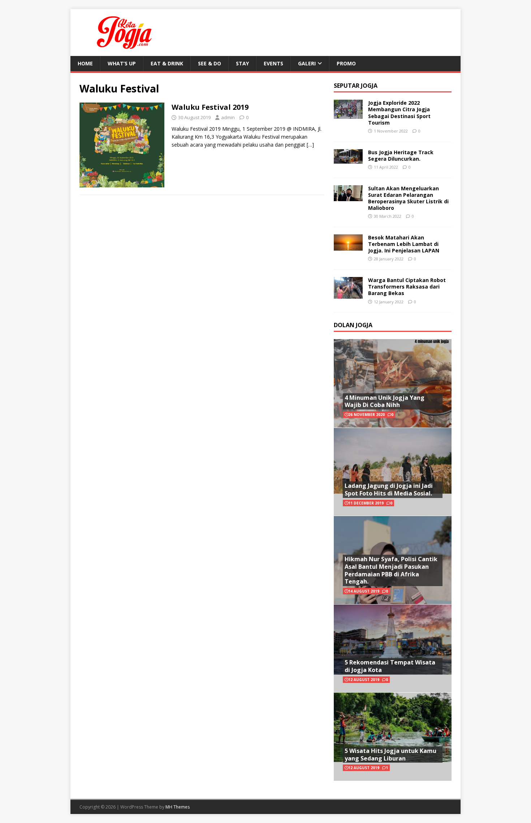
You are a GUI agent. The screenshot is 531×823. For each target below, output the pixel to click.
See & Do (209, 63)
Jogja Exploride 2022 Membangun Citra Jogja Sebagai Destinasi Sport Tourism (399, 112)
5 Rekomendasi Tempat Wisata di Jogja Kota (390, 666)
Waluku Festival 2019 (210, 107)
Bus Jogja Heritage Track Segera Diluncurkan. (400, 155)
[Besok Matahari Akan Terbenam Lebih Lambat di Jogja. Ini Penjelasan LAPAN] (348, 246)
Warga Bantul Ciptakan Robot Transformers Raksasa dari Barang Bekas (407, 286)
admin (228, 117)
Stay (242, 63)
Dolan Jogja (353, 325)
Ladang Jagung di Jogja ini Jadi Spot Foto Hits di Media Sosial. (389, 489)
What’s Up (122, 63)
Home (85, 63)
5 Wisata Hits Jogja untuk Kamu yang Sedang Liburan (390, 754)
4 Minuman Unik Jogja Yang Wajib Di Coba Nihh (384, 401)
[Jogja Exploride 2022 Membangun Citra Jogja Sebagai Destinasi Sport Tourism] (348, 114)
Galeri (307, 63)
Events (273, 63)
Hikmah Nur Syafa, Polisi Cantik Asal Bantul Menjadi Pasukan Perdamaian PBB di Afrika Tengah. (391, 570)
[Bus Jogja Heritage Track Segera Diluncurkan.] (348, 159)
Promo (346, 63)
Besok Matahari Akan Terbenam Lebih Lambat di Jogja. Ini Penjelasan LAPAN (403, 244)
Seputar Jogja (355, 86)
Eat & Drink (167, 63)
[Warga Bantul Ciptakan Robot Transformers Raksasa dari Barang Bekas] (348, 294)
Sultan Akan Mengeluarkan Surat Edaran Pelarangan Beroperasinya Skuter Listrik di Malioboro (408, 198)
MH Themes (177, 807)
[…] (310, 144)
